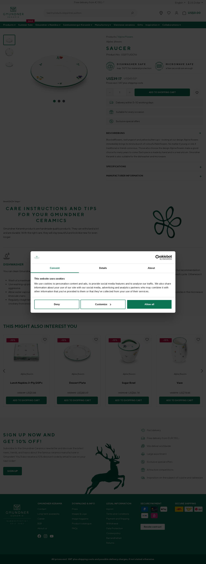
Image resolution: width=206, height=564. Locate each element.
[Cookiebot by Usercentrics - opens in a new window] (158, 257)
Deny (57, 304)
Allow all (149, 304)
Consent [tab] (55, 268)
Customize (101, 304)
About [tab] (151, 268)
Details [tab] (103, 268)
